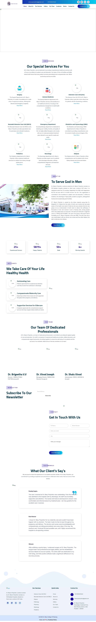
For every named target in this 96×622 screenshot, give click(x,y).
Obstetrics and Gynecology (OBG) (76, 124)
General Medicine (48, 97)
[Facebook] (78, 2)
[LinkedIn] (85, 2)
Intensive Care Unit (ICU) (76, 95)
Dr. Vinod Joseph (45, 374)
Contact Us (71, 6)
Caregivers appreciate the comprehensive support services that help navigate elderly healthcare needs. (30, 307)
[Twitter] (81, 2)
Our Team (51, 6)
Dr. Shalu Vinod (73, 374)
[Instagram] (88, 2)
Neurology (48, 153)
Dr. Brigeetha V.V (17, 374)
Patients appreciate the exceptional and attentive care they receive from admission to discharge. (29, 283)
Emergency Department (48, 124)
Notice (65, 6)
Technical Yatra (52, 620)
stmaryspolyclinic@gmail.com (81, 598)
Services (55, 599)
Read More (19, 105)
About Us (30, 6)
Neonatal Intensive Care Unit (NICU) (19, 124)
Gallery (46, 6)
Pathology (36, 602)
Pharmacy (36, 604)
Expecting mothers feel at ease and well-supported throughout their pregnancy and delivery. (30, 295)
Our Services (38, 6)
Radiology (36, 607)
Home (25, 6)
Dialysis (76, 153)
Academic (58, 6)
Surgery (19, 95)
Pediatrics (19, 153)
